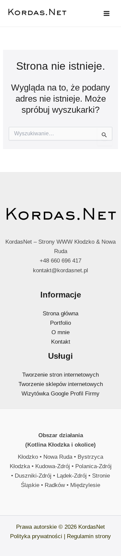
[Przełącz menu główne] (107, 13)
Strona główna (60, 313)
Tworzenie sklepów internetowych (60, 384)
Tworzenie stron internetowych (60, 375)
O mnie (60, 332)
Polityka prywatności (36, 536)
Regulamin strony (89, 536)
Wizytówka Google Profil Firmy (60, 393)
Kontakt (60, 342)
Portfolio (60, 323)
